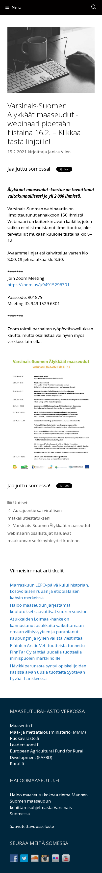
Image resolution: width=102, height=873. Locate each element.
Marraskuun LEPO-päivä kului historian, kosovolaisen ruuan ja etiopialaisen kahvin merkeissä (49, 591)
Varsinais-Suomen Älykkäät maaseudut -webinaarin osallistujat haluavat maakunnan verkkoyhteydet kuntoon (50, 533)
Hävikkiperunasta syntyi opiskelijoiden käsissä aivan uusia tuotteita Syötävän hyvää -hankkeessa (48, 672)
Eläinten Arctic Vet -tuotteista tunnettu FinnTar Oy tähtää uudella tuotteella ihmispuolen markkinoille (47, 652)
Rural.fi (17, 763)
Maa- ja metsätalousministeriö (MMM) (48, 732)
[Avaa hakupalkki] (94, 7)
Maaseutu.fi (21, 725)
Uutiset (20, 502)
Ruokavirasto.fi (24, 738)
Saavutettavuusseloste (32, 826)
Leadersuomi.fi (24, 745)
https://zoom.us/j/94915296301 (38, 284)
